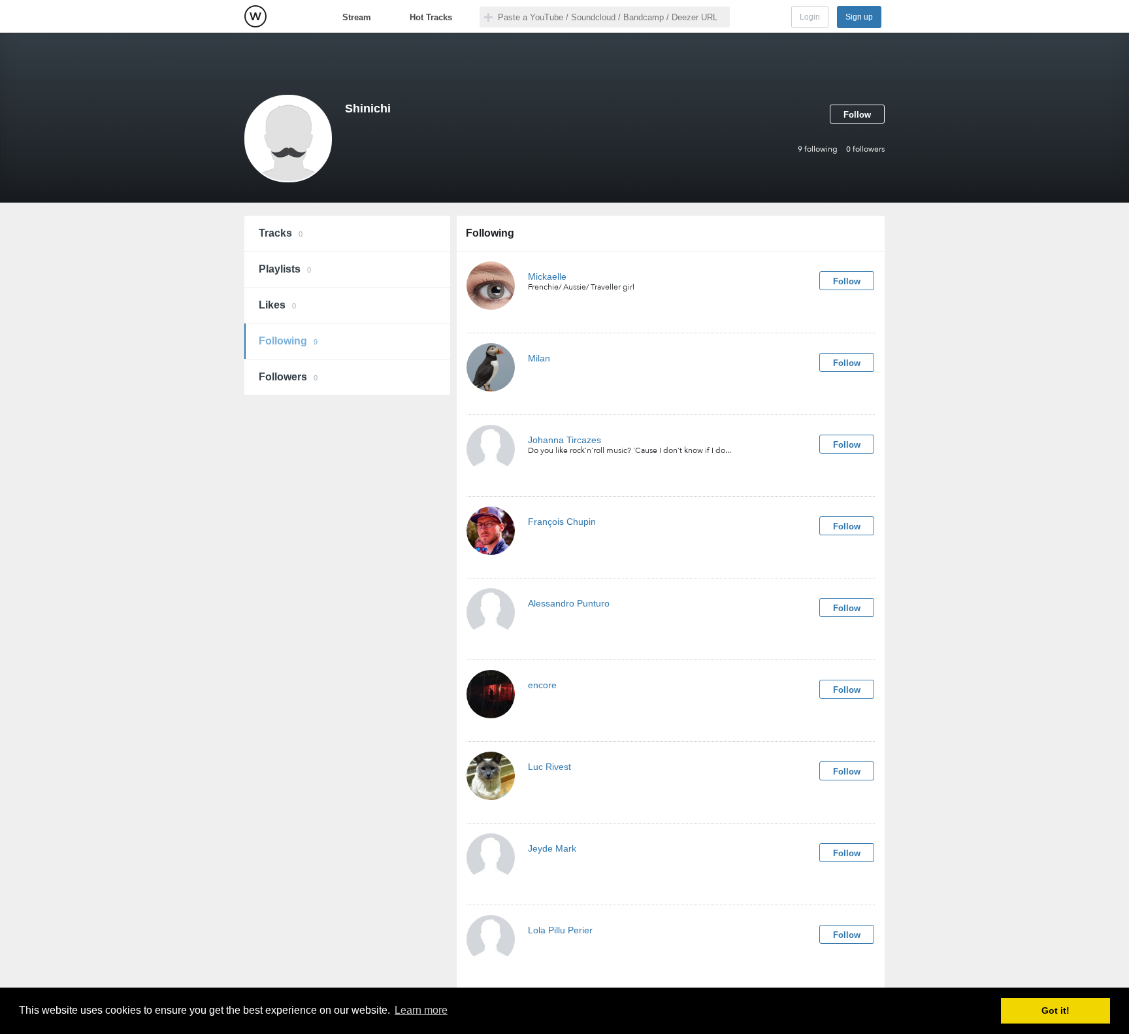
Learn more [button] (421, 1010)
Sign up (859, 17)
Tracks (281, 233)
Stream (356, 17)
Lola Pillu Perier (560, 930)
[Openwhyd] (255, 16)
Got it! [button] (1055, 1010)
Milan (539, 358)
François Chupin (562, 521)
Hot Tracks (431, 17)
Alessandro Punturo (569, 603)
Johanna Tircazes (564, 440)
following (818, 149)
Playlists (285, 269)
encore (542, 685)
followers (865, 149)
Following (288, 340)
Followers (288, 376)
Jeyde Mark (552, 848)
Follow (857, 115)
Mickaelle (547, 276)
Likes (277, 304)
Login (810, 17)
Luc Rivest (549, 766)
